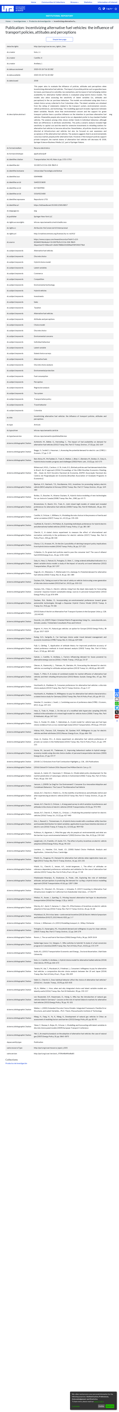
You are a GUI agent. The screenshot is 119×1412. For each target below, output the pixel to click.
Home (8, 21)
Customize (76, 1406)
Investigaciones (20, 21)
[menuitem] (74, 2)
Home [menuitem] (33, 2)
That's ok (110, 1406)
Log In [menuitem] (109, 8)
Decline (101, 1406)
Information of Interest (107, 2)
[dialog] (93, 1401)
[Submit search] (99, 8)
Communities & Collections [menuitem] (53, 2)
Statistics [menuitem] (88, 2)
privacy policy (99, 1401)
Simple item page (59, 39)
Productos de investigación (40, 21)
